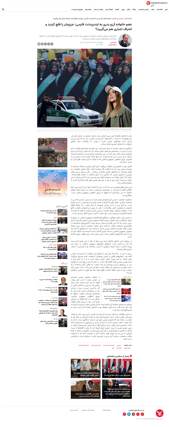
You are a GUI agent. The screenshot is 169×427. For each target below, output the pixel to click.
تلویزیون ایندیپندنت (77, 9)
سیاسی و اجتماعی (143, 9)
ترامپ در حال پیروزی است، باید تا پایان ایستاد (48, 291)
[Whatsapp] (48, 44)
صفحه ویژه (88, 9)
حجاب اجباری (127, 348)
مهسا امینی (119, 348)
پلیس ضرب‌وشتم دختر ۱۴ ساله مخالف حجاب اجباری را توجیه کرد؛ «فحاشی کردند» (112, 298)
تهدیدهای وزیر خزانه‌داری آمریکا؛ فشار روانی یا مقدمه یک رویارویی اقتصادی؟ (48, 313)
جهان (152, 9)
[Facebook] (51, 44)
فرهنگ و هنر (109, 9)
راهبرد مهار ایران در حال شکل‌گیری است (117, 375)
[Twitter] (45, 44)
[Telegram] (129, 414)
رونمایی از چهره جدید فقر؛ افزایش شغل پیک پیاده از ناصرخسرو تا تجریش (49, 222)
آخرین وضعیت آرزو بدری (108, 345)
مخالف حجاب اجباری (96, 345)
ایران (166, 9)
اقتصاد (117, 9)
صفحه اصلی (128, 18)
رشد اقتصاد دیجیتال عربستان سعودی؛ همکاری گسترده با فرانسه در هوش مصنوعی (48, 231)
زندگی (128, 9)
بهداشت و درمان (98, 9)
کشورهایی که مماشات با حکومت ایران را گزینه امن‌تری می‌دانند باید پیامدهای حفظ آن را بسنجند (48, 302)
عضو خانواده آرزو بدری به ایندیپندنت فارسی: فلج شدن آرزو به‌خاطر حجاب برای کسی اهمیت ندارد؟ (112, 283)
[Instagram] (133, 414)
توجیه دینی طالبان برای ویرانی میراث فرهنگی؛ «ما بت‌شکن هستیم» (87, 395)
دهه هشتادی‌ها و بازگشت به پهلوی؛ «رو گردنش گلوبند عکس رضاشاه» (86, 374)
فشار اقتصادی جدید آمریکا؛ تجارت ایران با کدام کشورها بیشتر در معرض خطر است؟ (47, 256)
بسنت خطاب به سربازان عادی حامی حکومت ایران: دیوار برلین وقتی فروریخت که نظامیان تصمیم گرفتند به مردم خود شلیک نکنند (117, 392)
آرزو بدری (119, 345)
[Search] (3, 9)
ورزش (123, 9)
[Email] (42, 44)
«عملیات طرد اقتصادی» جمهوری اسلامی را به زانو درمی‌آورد (48, 270)
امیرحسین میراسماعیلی (112, 43)
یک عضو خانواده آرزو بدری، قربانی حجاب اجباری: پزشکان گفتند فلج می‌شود (111, 291)
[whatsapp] (124, 414)
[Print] (38, 44)
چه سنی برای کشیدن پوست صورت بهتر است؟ (48, 211)
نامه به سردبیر (74, 410)
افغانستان (159, 9)
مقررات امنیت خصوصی (88, 410)
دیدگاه (134, 9)
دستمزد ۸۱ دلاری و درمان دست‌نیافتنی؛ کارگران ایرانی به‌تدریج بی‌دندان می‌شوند (49, 239)
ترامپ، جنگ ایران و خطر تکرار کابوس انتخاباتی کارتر (49, 322)
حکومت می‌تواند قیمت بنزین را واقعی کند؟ (49, 280)
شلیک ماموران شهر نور (84, 345)
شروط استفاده (106, 410)
